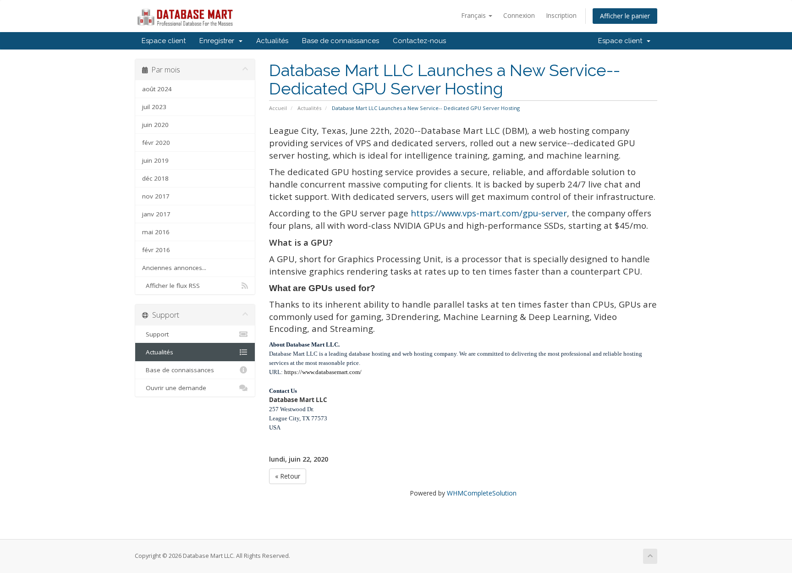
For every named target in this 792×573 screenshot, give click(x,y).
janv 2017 (156, 214)
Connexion (519, 15)
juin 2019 (155, 160)
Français (474, 15)
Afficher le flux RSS (171, 285)
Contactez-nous (419, 41)
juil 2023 (154, 107)
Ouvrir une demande (174, 388)
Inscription (561, 15)
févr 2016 (156, 250)
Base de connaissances (340, 41)
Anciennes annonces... (174, 268)
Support (155, 334)
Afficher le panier (625, 15)
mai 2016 (156, 232)
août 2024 (157, 89)
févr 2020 (156, 142)
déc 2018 (155, 178)
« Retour (287, 476)
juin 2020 (155, 125)
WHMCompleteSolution (482, 493)
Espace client (164, 41)
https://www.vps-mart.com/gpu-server (489, 213)
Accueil (278, 108)
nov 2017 (156, 196)
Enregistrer (218, 41)
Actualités (272, 41)
